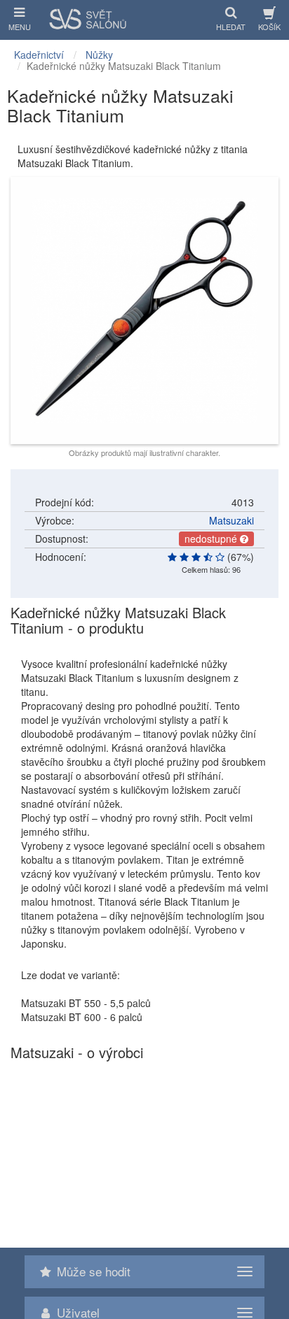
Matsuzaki (231, 520)
